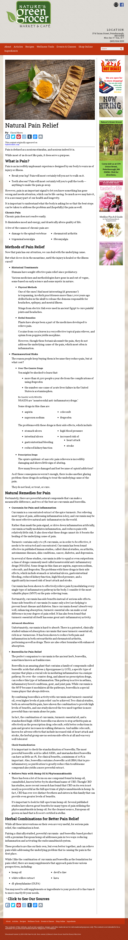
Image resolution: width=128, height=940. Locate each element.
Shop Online (86, 46)
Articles (18, 46)
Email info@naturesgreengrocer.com (116, 5)
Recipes (29, 46)
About (7, 46)
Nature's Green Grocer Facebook (122, 5)
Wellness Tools (45, 46)
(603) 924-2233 (117, 41)
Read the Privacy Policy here (72, 934)
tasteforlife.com (12, 144)
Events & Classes (66, 46)
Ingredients (11, 50)
